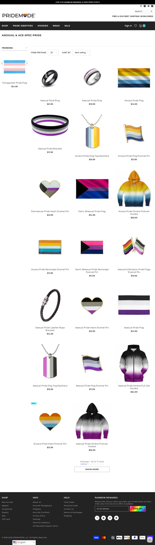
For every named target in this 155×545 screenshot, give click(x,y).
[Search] (143, 11)
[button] (2, 63)
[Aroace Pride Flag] (134, 78)
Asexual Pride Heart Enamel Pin (92, 327)
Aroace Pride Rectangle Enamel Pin (50, 269)
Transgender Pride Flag (14, 83)
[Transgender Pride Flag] (14, 67)
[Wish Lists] (135, 25)
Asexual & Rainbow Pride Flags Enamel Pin (134, 270)
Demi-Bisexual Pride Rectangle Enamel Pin (92, 270)
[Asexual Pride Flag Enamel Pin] (92, 363)
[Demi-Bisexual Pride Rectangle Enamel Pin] (92, 247)
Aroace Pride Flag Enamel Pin (134, 156)
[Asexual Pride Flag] (134, 305)
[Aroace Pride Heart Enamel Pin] (50, 421)
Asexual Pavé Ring (50, 100)
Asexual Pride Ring (92, 100)
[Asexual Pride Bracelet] (50, 126)
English (21, 542)
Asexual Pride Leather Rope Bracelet (50, 328)
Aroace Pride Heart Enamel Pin (50, 444)
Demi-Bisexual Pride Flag (92, 211)
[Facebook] (141, 6)
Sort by (66, 52)
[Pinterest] (148, 6)
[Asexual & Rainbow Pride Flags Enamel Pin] (134, 247)
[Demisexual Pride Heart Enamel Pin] (50, 189)
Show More (92, 469)
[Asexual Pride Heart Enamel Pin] (92, 305)
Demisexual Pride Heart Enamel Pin (50, 211)
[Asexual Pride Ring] (92, 78)
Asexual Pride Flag (134, 327)
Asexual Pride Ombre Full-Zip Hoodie (134, 387)
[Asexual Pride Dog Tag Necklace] (50, 363)
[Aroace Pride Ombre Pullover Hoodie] (134, 189)
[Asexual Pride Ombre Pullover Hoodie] (92, 421)
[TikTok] (152, 6)
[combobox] (141, 11)
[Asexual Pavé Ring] (50, 78)
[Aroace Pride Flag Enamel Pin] (134, 133)
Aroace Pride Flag (134, 100)
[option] (14, 71)
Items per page (38, 52)
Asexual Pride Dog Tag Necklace (50, 385)
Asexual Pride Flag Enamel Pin (92, 385)
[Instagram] (145, 6)
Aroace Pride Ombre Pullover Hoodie (134, 212)
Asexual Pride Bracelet (50, 148)
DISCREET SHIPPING (77, 2)
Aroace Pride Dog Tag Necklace (92, 156)
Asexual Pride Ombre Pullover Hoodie (92, 445)
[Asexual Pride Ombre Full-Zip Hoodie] (134, 363)
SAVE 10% (138, 509)
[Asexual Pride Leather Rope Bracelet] (50, 305)
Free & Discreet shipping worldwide (132, 16)
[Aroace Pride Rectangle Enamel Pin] (50, 247)
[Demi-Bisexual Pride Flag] (92, 189)
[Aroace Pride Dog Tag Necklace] (92, 133)
